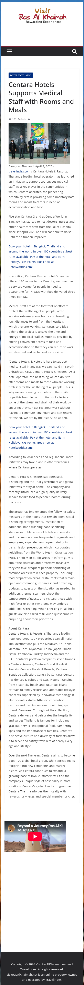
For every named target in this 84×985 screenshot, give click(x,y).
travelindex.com (19, 171)
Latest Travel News (20, 75)
